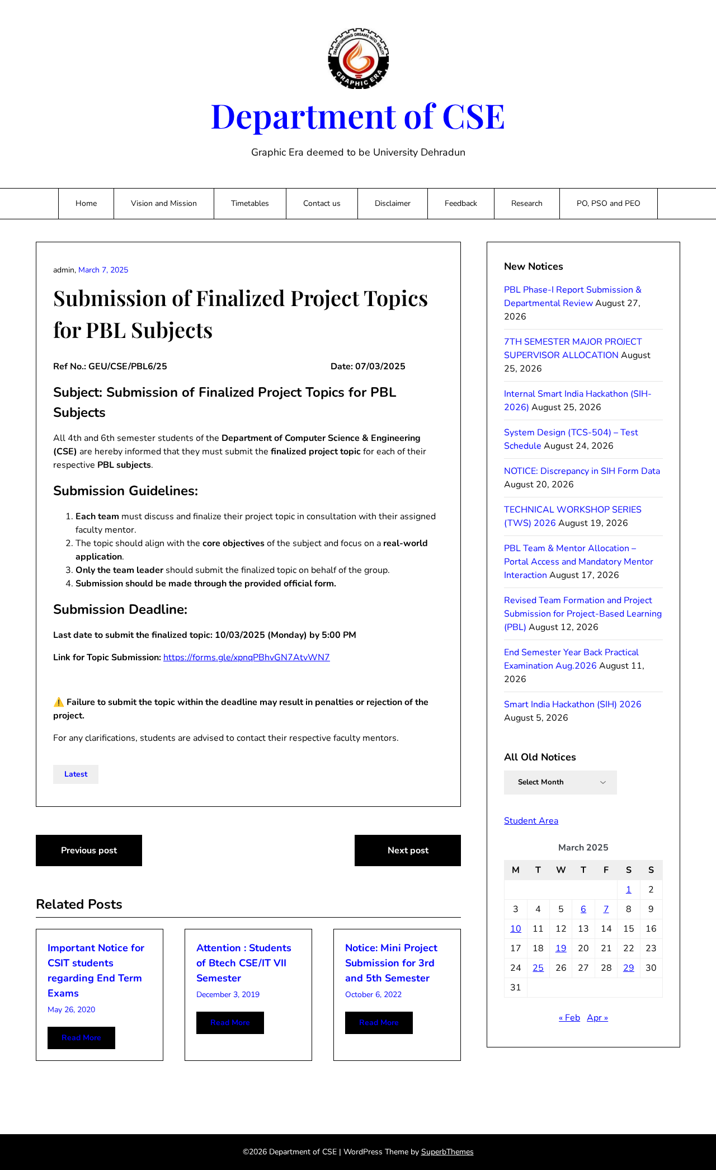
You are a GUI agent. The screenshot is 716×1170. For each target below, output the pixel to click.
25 (538, 968)
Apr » (597, 1018)
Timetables (250, 203)
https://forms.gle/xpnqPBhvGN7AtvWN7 (246, 657)
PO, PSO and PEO (608, 203)
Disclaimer (393, 203)
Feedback (461, 203)
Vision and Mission (164, 203)
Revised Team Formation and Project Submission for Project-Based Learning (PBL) (583, 613)
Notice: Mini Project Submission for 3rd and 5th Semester (391, 963)
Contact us (322, 203)
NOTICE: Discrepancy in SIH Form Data (582, 471)
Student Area (531, 821)
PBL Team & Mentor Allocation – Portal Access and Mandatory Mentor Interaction (578, 561)
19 (561, 948)
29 (628, 968)
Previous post (89, 850)
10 (515, 929)
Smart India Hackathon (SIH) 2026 (573, 704)
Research (527, 203)
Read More (81, 1037)
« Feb (569, 1018)
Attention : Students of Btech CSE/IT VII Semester (243, 963)
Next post (408, 850)
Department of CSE (358, 115)
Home (86, 203)
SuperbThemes (447, 1151)
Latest (75, 774)
